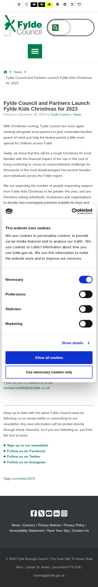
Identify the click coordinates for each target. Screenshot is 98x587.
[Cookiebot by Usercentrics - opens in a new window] (72, 211)
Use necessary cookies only (49, 372)
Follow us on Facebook (26, 451)
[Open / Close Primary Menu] (35, 51)
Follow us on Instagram (26, 462)
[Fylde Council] (23, 25)
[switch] (86, 294)
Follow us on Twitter (23, 456)
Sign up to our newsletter (27, 445)
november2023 (23, 478)
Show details (72, 343)
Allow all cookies (49, 357)
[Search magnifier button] (55, 27)
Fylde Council (60, 114)
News (18, 72)
